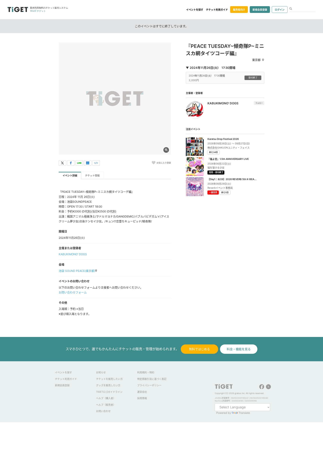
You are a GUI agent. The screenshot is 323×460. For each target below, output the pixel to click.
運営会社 (142, 391)
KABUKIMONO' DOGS (73, 254)
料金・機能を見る (239, 349)
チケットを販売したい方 (109, 378)
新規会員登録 (260, 9)
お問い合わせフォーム (73, 292)
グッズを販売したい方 (108, 385)
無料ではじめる (199, 349)
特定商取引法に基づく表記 (151, 378)
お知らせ (101, 372)
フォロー (259, 103)
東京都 (256, 60)
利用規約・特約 (145, 372)
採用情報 (142, 398)
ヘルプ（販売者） (106, 404)
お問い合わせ (103, 411)
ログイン (279, 9)
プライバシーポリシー (149, 385)
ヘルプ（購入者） (106, 398)
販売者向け (239, 9)
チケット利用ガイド (217, 9)
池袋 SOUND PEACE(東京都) (77, 271)
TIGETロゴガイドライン (109, 391)
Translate (244, 412)
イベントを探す (194, 9)
